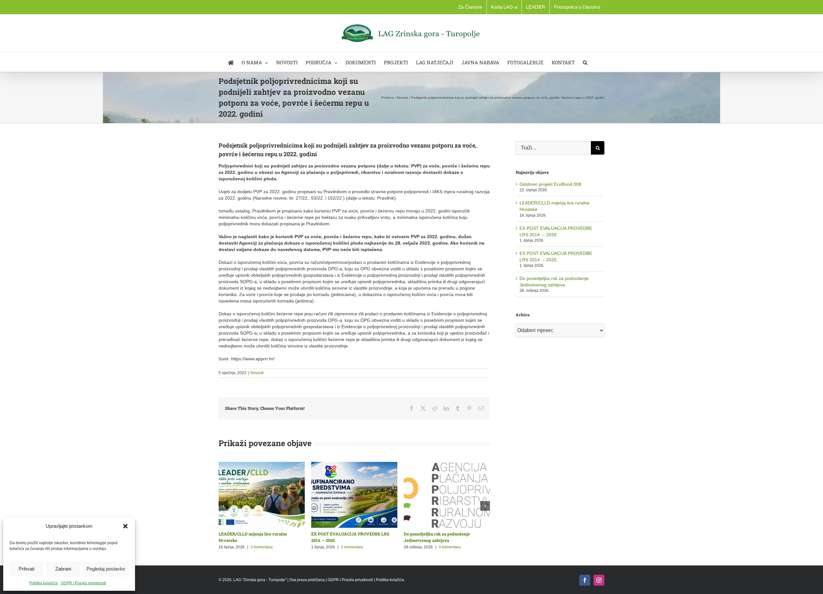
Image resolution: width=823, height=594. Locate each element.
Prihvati (26, 569)
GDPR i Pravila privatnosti (83, 583)
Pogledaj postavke (105, 569)
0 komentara (262, 547)
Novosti (257, 373)
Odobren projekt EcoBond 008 (550, 184)
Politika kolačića (43, 583)
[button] (125, 526)
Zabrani (63, 569)
